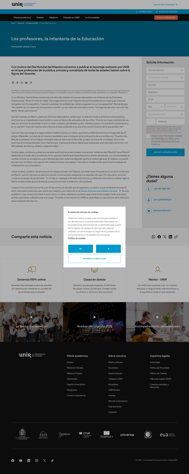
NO (80, 249)
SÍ (108, 249)
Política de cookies (77, 238)
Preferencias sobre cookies (94, 258)
